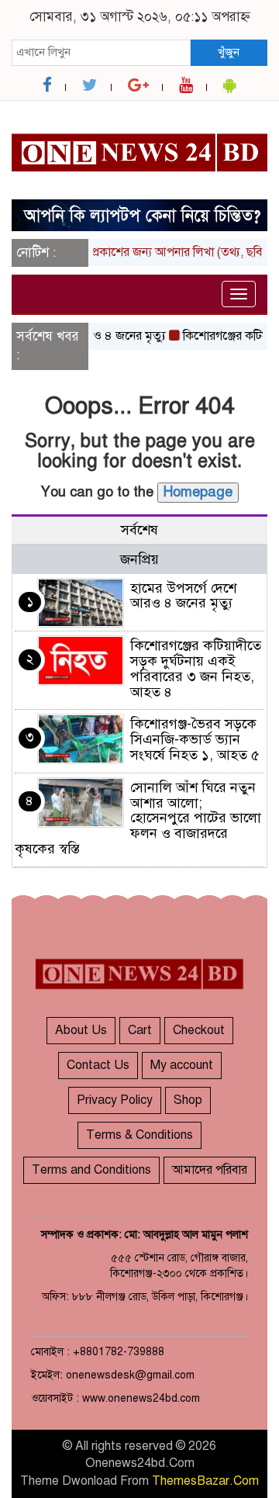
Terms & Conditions (139, 1135)
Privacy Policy (115, 1100)
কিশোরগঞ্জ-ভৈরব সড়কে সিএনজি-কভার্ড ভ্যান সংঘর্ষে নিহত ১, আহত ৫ (195, 739)
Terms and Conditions (91, 1170)
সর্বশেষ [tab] (139, 529)
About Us (81, 1030)
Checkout (199, 1030)
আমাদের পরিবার (209, 1170)
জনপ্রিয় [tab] (139, 559)
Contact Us (98, 1065)
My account (181, 1065)
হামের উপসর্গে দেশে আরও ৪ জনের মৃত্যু (183, 595)
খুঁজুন (228, 52)
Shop (188, 1100)
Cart (140, 1030)
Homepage (198, 491)
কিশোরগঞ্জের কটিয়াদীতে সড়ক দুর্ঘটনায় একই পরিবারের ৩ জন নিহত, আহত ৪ (195, 668)
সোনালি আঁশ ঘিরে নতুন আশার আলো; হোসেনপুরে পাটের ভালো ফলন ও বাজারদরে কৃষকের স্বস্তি (138, 818)
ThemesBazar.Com (205, 1481)
